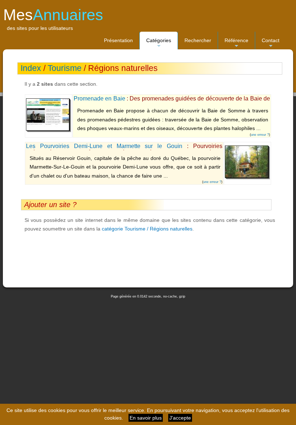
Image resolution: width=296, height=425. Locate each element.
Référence (236, 43)
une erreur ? (260, 135)
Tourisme (65, 68)
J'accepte (180, 418)
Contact (270, 43)
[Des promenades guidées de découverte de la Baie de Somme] (48, 131)
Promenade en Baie (99, 98)
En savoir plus (146, 418)
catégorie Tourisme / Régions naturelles (147, 229)
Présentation (118, 40)
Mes (53, 14)
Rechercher (197, 40)
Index (31, 68)
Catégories (158, 43)
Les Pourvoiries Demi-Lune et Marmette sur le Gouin (104, 146)
